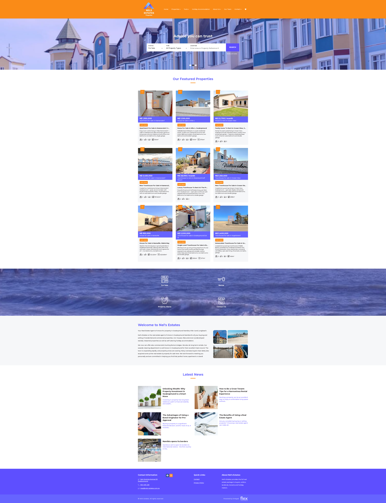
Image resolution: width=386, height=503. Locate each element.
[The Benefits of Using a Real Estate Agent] (221, 423)
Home (166, 9)
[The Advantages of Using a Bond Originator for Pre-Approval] (164, 423)
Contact (238, 9)
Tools (186, 9)
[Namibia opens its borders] (164, 450)
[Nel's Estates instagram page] (171, 475)
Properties (175, 9)
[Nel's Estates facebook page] (167, 475)
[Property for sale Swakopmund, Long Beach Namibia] (149, 9)
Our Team (227, 9)
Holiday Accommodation (201, 9)
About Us (216, 9)
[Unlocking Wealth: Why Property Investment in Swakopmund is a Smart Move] (164, 397)
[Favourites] (245, 9)
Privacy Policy (199, 483)
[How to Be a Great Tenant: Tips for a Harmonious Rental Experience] (221, 397)
